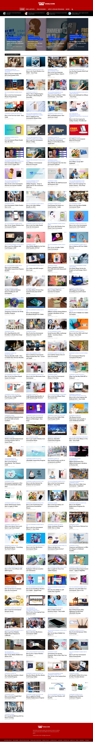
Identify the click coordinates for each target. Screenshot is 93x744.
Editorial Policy (8, 740)
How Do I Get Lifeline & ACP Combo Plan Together (56, 590)
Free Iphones (41, 9)
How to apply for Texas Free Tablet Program (56, 569)
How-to (40, 39)
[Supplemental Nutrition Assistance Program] (78, 687)
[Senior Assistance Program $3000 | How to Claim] (57, 517)
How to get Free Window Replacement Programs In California (12, 633)
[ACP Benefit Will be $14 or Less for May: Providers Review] (78, 666)
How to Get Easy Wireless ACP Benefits (56, 697)
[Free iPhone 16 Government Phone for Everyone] (78, 130)
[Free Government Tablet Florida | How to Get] (14, 196)
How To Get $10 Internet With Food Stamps (78, 632)
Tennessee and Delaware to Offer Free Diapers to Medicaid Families (78, 548)
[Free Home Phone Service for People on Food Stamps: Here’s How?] (78, 258)
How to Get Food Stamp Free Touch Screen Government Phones (34, 506)
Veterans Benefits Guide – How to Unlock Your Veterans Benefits (14, 356)
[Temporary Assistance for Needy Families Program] (14, 302)
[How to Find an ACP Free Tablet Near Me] (78, 237)
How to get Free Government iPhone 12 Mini (34, 141)
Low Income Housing (9, 458)
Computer (74, 113)
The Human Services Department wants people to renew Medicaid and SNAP (77, 418)
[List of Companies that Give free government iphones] (57, 152)
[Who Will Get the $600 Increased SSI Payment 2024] (57, 173)
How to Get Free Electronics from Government (35, 377)
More (67, 9)
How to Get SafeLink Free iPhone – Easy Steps (78, 95)
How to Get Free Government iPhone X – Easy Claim (34, 528)
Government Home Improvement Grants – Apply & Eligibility (78, 569)
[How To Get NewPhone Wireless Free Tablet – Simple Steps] (35, 579)
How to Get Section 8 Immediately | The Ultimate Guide (13, 463)
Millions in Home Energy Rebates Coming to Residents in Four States (57, 313)
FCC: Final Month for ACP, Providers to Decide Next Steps (13, 334)
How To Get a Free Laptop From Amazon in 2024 (35, 613)
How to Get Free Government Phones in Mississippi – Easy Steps (34, 418)
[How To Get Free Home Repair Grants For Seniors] (14, 367)
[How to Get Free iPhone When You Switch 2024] (57, 387)
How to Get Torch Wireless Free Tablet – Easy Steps (35, 72)
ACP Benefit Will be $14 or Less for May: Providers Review (78, 676)
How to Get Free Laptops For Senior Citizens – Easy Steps (77, 184)
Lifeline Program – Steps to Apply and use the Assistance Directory (80, 13)
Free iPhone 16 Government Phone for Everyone (77, 139)
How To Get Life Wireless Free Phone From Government (56, 227)
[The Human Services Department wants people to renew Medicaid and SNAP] (78, 408)
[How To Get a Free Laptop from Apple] (57, 666)
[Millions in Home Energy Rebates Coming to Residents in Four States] (57, 302)
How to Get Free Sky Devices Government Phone (34, 548)
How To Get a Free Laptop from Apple (57, 677)
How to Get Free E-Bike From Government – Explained (77, 485)
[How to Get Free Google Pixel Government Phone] (14, 687)
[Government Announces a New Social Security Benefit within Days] (14, 474)
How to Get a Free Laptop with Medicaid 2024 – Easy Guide (78, 398)
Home (22, 9)
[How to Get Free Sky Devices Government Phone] (35, 538)
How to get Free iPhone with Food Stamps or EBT (13, 247)
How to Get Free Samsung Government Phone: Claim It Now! (58, 13)
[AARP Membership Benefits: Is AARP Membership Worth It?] (35, 387)
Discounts (74, 309)
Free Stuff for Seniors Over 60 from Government (56, 355)
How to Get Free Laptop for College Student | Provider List (77, 119)
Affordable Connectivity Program (35, 460)
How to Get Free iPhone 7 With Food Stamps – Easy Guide (56, 95)
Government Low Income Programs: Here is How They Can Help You (57, 655)
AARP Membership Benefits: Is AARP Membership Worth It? (35, 397)
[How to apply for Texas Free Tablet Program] (57, 559)
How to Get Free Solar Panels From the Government (34, 226)
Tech (29, 35)
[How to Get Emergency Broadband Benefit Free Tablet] (35, 302)
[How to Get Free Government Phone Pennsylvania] (78, 644)
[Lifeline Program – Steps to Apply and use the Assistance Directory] (69, 13)
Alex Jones (30, 48)
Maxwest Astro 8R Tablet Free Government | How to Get (78, 589)
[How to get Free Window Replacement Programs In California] (14, 623)
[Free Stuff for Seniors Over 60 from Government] (57, 345)
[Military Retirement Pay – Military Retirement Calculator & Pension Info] (78, 451)
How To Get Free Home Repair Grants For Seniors (13, 377)
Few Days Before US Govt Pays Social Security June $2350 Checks (34, 291)
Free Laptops (30, 9)
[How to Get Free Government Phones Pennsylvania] (14, 84)
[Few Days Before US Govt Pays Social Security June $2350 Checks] (35, 281)
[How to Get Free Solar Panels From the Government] (35, 216)
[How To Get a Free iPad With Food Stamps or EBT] (14, 387)
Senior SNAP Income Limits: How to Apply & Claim (13, 505)
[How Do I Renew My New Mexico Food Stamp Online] (35, 666)
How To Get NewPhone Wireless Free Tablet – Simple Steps (35, 589)
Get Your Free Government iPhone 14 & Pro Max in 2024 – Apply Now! (77, 43)
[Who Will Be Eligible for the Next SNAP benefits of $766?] (35, 237)
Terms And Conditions (35, 740)
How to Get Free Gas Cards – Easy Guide (14, 116)
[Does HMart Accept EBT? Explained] (78, 152)
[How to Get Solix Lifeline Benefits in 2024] (35, 196)
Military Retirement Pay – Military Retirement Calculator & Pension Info (78, 463)
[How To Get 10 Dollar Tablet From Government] (57, 237)
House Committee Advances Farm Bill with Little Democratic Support (57, 268)
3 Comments (40, 46)
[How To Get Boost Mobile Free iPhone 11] (57, 623)
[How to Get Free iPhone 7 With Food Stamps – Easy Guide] (57, 84)
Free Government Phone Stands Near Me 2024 (14, 141)
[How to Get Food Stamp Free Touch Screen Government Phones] (35, 495)
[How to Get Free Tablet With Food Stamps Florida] (57, 408)
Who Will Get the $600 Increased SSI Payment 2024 (57, 183)
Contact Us (66, 740)
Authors (60, 740)
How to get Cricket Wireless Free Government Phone (35, 439)
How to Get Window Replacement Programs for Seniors (77, 506)
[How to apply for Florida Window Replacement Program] (35, 687)
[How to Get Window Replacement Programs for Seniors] (78, 495)
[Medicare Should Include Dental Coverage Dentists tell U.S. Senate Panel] (14, 429)
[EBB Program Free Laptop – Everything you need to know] (78, 281)
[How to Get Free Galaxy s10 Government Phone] (57, 495)
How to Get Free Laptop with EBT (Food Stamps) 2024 (13, 74)
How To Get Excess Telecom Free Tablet (78, 527)
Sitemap (87, 740)
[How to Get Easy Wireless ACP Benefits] (57, 687)
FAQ (8, 37)
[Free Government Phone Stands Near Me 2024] (14, 130)
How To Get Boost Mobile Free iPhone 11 (56, 634)
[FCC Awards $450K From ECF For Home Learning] (14, 707)
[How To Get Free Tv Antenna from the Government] (14, 579)
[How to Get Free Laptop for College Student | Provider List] (78, 106)
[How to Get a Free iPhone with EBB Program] (14, 559)
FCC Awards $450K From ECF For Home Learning (14, 716)
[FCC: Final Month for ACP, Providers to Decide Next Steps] (14, 324)
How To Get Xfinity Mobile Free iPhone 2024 (14, 655)
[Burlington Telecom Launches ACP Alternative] (35, 559)
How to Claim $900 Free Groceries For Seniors (54, 290)
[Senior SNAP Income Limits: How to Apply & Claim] (14, 495)
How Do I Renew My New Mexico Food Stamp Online (35, 676)
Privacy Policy (45, 740)
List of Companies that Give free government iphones (57, 163)
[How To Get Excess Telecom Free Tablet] (78, 517)
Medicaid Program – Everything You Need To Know (14, 548)
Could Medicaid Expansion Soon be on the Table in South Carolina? (14, 418)
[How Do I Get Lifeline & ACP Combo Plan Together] (57, 579)
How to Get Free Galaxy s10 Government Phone (55, 505)
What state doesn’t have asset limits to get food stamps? (13, 527)
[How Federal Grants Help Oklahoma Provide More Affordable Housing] (78, 600)
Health (61, 288)
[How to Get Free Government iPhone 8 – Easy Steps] (57, 474)
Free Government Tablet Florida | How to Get (14, 206)
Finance (6, 288)
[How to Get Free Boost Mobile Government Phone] (78, 196)
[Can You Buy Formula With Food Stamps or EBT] (78, 62)
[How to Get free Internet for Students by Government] (35, 474)
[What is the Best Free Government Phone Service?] (57, 538)
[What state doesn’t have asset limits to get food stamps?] (14, 517)
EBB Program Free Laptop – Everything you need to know (77, 290)
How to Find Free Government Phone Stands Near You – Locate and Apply (35, 356)
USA (19, 39)
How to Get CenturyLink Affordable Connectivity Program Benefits (14, 268)
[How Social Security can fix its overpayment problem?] (57, 451)
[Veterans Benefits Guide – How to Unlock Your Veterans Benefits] (14, 345)
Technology (7, 72)
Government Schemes (12, 39)
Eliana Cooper (10, 48)
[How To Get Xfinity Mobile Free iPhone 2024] (14, 644)
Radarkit (82, 740)
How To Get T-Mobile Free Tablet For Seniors (78, 313)
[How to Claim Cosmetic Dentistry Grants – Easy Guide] (57, 600)
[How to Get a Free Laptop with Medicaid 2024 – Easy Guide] (78, 387)
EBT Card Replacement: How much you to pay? (56, 116)
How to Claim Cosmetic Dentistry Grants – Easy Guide (56, 610)
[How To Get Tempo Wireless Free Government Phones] (14, 216)
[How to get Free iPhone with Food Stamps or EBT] (14, 237)
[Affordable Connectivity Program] (35, 451)
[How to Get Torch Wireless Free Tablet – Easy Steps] (35, 62)
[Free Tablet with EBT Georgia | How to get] (35, 258)
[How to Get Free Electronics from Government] (35, 367)
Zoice (77, 740)
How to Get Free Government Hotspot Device (13, 610)
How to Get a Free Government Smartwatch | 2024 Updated (78, 226)
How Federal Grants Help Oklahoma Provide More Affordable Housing (76, 611)
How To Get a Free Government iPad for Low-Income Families (36, 13)
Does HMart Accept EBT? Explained (76, 162)
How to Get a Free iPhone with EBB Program (13, 569)
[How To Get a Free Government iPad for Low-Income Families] (26, 13)
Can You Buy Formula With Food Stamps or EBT (78, 72)
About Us (72, 740)
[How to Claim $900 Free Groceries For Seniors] (57, 281)
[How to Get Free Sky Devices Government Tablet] (35, 623)
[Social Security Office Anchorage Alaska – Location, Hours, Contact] (57, 324)
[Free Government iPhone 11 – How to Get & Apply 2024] (14, 152)
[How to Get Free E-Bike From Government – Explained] (78, 474)
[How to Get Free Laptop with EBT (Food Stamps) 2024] (14, 62)
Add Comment (19, 46)
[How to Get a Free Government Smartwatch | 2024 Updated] (78, 216)
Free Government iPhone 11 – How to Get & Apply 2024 (13, 163)
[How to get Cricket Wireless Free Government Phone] (35, 429)
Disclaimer (15, 740)
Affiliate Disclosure (24, 740)
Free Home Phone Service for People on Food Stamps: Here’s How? (78, 270)
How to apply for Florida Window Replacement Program (35, 697)
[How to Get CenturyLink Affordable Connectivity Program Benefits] (14, 258)
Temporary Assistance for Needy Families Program (14, 312)
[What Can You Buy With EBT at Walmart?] (78, 367)
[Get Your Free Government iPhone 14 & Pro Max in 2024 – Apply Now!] (57, 130)
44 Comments (61, 46)
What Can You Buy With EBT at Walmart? (78, 377)
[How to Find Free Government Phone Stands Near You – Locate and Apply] (35, 345)
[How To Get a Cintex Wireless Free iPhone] (35, 644)
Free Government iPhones (12, 54)
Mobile (50, 41)
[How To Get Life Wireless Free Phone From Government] (57, 216)
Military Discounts (9, 354)
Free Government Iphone (15, 37)
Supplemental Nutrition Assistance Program (76, 697)
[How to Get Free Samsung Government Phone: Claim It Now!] (47, 13)
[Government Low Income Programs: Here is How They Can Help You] (57, 644)
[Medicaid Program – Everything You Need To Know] (14, 538)
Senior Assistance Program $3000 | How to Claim (55, 527)
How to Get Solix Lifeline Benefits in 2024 (33, 206)
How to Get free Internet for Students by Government (34, 484)
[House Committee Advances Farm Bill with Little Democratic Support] (57, 258)
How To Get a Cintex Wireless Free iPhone (34, 654)
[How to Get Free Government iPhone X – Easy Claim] (35, 517)
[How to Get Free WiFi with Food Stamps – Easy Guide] (78, 324)
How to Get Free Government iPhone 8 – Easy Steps (56, 484)
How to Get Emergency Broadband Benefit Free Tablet (35, 313)
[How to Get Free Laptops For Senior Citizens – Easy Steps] (78, 173)
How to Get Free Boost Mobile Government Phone (77, 206)
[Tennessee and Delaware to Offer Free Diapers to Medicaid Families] (78, 538)
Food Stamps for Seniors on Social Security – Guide (56, 206)
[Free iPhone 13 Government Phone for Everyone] (4, 13)
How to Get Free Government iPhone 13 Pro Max (56, 377)
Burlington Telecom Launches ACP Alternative (34, 569)
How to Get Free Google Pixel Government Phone (13, 697)
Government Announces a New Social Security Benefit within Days (13, 484)
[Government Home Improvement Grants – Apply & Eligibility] (78, 559)
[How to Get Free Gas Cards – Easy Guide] (14, 106)
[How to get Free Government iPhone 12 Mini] (35, 130)
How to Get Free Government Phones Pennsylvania (13, 95)
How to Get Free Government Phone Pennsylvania (77, 655)
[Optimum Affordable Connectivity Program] (57, 429)
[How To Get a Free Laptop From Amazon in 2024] (35, 600)
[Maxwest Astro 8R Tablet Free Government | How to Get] (78, 579)
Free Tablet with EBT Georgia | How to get (35, 269)
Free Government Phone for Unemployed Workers (77, 356)
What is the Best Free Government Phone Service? (56, 548)
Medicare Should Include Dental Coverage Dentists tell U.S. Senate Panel (14, 440)
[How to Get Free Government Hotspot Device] (14, 600)
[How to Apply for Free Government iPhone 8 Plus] (35, 106)
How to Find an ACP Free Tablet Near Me (78, 247)
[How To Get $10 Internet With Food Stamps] (78, 623)
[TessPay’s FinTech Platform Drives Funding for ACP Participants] (14, 281)
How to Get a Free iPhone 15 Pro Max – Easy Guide (78, 439)
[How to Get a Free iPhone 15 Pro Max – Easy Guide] (78, 429)
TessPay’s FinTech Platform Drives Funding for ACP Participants (13, 291)
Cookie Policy (53, 740)
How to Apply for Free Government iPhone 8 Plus (33, 117)
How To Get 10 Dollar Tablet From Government (56, 248)
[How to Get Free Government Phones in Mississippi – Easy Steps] (35, 408)
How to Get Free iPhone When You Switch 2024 (56, 397)
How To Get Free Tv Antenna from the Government (13, 589)
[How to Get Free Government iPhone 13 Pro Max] (57, 367)
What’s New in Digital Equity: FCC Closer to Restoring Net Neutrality (34, 95)
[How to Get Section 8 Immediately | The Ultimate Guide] (14, 451)
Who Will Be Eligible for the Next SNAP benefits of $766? (35, 247)
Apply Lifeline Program (56, 9)
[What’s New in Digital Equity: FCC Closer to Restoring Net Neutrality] (35, 84)
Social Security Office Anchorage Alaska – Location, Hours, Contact (57, 334)
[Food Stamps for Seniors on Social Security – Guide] (57, 196)
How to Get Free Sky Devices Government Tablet (34, 632)
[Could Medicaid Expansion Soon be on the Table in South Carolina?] (14, 408)
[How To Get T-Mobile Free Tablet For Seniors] (78, 302)
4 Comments (81, 46)
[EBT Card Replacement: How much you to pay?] (57, 106)
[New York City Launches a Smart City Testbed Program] (14, 666)
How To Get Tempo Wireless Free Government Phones (14, 226)
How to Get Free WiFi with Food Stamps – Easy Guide (78, 334)
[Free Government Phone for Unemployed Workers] (78, 345)
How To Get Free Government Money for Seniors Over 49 (34, 334)
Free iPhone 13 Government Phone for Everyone (14, 13)
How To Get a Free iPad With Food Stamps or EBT (13, 397)
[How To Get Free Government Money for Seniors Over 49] (35, 324)
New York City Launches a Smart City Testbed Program (14, 676)
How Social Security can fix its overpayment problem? (56, 461)
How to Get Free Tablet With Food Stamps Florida (56, 418)
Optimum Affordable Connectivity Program (54, 439)
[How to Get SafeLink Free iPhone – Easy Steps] (78, 84)
